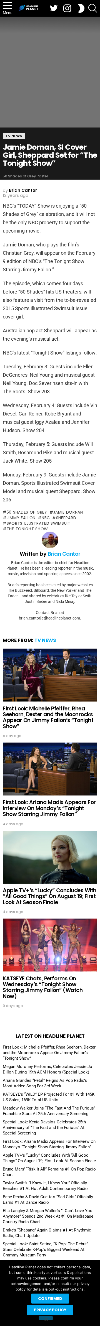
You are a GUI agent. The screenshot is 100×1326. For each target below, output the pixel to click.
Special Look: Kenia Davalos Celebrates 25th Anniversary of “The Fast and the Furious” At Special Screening (44, 1128)
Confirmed (50, 1298)
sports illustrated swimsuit (39, 523)
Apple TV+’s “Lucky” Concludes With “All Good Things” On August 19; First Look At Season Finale (49, 896)
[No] (46, 1318)
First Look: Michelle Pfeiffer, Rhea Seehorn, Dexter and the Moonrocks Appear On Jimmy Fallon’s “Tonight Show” (48, 717)
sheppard (66, 518)
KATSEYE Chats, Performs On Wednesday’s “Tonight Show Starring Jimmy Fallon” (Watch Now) (42, 987)
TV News (45, 640)
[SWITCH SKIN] (81, 8)
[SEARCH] (92, 8)
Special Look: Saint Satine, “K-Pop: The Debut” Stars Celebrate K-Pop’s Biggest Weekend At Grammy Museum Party (45, 1249)
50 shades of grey (27, 512)
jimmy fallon (21, 518)
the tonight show (27, 529)
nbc (46, 518)
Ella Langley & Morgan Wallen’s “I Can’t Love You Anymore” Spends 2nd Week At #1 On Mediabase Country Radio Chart (48, 1216)
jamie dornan (68, 512)
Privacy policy (50, 1310)
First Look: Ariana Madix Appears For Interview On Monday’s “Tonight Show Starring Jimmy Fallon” (49, 808)
